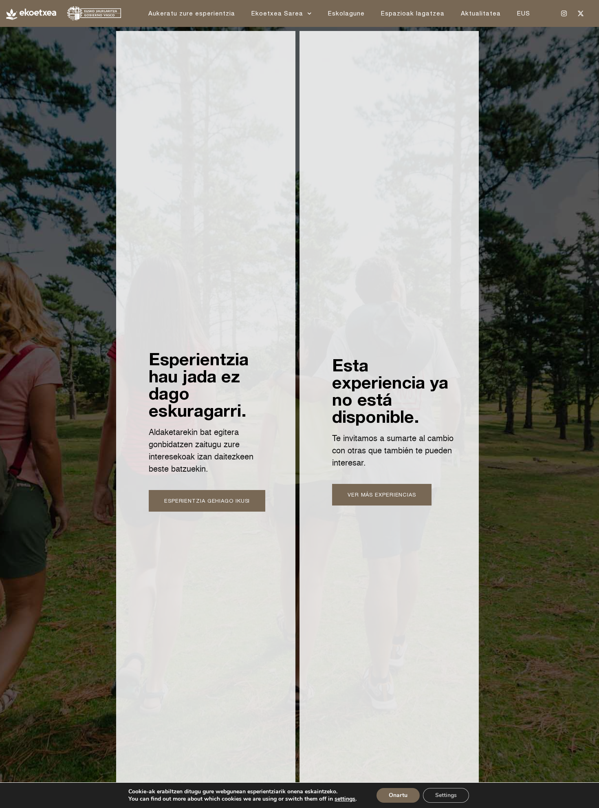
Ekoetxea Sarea (277, 13)
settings (345, 799)
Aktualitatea (481, 13)
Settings (446, 795)
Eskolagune (346, 13)
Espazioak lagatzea (413, 13)
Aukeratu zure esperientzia (191, 13)
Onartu (398, 795)
